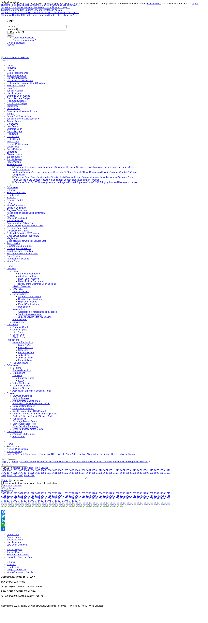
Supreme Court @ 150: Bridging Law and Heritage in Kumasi (31, 10)
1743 (26, 501)
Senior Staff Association (30, 314)
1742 (15, 501)
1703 (82, 493)
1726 (3, 498)
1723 (139, 496)
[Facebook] (86, 512)
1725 (161, 496)
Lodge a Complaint (22, 385)
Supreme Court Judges (29, 296)
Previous (17, 485)
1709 (150, 493)
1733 (82, 498)
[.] (86, 478)
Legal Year (17, 289)
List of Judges (19, 294)
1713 (26, 496)
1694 (26, 475)
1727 (15, 498)
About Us (11, 268)
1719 (94, 496)
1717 (71, 496)
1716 (60, 496)
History (16, 271)
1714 (37, 496)
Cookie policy (154, 3)
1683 (71, 473)
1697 (15, 493)
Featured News (20, 363)
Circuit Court (18, 335)
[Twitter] (86, 516)
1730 (49, 498)
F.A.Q (21, 380)
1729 (37, 498)
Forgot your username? (24, 40)
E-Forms (16, 368)
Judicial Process (20, 398)
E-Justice (17, 375)
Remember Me (17, 32)
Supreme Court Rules (18, 554)
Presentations (25, 360)
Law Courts (12, 324)
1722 (127, 496)
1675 (150, 470)
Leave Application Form (24, 424)
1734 (94, 498)
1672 (116, 470)
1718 (82, 496)
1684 (82, 473)
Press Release (25, 347)
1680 (37, 473)
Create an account (16, 43)
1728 (26, 498)
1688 (128, 473)
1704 (94, 493)
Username (12, 26)
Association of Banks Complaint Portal (31, 391)
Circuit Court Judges (28, 304)
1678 (15, 473)
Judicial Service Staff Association (34, 317)
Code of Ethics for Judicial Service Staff (32, 416)
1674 (139, 470)
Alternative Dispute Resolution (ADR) (31, 403)
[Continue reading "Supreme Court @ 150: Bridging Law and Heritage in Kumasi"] (44, 182)
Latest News (24, 345)
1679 (26, 473)
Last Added (28, 468)
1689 (139, 473)
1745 (49, 501)
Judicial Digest (25, 357)
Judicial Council (20, 291)
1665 (37, 470)
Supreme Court (20, 327)
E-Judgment (18, 373)
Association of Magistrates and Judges (37, 312)
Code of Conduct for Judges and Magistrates (34, 413)
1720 (105, 496)
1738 (139, 498)
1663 (15, 470)
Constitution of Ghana (23, 408)
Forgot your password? (24, 37)
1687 (116, 473)
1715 (48, 496)
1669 (82, 470)
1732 (71, 498)
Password (12, 29)
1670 (94, 470)
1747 (71, 501)
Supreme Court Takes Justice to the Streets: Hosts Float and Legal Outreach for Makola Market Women (72, 178)
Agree (195, 3)
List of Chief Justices (28, 279)
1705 (105, 493)
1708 (139, 493)
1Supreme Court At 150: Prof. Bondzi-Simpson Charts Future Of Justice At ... (39, 15)
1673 (128, 470)
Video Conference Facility (20, 572)
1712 (14, 496)
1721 (116, 496)
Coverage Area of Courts (24, 421)
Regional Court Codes (23, 406)
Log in (10, 35)
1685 (94, 473)
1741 (3, 501)
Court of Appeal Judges (30, 299)
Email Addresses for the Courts (27, 429)
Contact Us (18, 322)
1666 (49, 470)
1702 (71, 493)
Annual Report (19, 319)
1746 (60, 501)
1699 (37, 493)
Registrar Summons (22, 388)
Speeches (23, 350)
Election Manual (26, 352)
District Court (18, 337)
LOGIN (10, 45)
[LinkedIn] (86, 520)
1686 (105, 473)
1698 (26, 493)
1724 (150, 496)
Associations (18, 309)
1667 (60, 470)
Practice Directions (21, 370)
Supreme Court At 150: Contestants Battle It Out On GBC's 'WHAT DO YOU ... (40, 12)
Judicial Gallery (26, 355)
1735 (105, 498)
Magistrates (24, 307)
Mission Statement (21, 286)
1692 (3, 475)
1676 (162, 470)
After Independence (28, 276)
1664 (26, 470)
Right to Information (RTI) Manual (29, 411)
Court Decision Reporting (25, 426)
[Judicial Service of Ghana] (15, 57)
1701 (60, 493)
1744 (37, 501)
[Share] (86, 529)
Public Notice (19, 419)
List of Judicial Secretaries (31, 281)
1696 (3, 493)
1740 (162, 498)
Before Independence (29, 273)
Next (3, 491)
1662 (3, 470)
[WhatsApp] (86, 525)
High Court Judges (27, 301)
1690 (150, 473)
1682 (60, 473)
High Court (17, 332)
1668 (71, 470)
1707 (128, 493)
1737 (128, 498)
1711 (3, 496)
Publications (13, 340)
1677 (3, 473)
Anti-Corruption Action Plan (26, 401)
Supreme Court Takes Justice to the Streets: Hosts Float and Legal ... (35, 7)
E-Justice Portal (26, 378)
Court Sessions (14, 431)
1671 (105, 470)
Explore (11, 393)
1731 (60, 498)
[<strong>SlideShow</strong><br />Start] (4, 480)
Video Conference (21, 383)
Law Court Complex (22, 396)
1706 (116, 493)
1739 (150, 498)
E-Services (12, 365)
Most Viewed (41, 468)
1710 (162, 493)
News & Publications (22, 342)
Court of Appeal (20, 329)
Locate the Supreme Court (20, 557)
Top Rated (15, 468)
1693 (15, 475)
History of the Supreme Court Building (37, 284)
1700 (49, 493)
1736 (116, 498)
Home (10, 266)
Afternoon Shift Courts (23, 434)
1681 (49, 473)
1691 (162, 473)
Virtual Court (18, 436)
